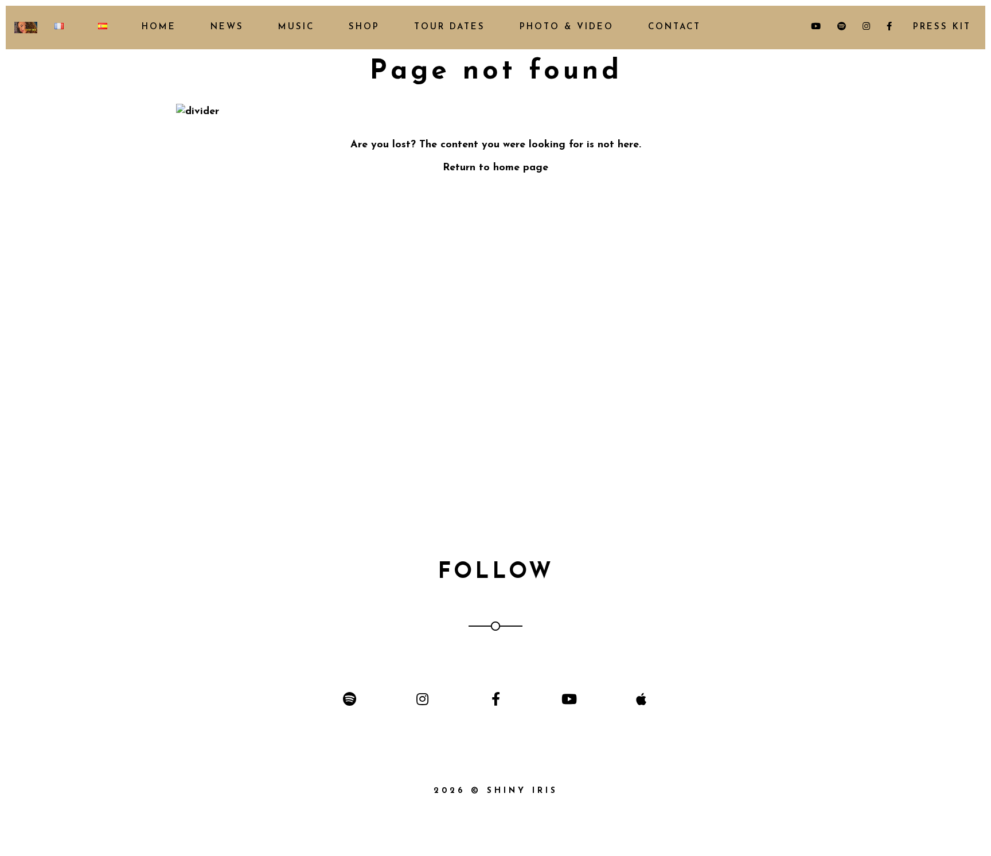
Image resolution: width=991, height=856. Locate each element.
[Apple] (641, 699)
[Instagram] (422, 699)
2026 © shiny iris (496, 791)
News (227, 27)
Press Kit (939, 27)
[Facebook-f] (495, 699)
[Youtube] (568, 699)
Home (159, 27)
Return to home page (495, 168)
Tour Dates (449, 27)
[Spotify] (349, 699)
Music (296, 27)
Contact (674, 27)
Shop (364, 27)
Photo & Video (567, 27)
